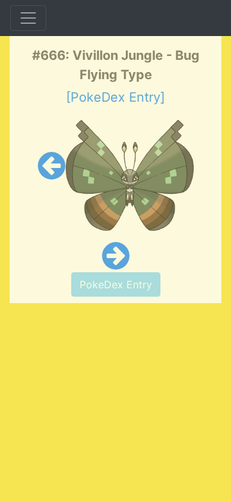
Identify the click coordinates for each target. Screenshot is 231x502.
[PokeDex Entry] (115, 97)
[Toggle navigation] (28, 18)
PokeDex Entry (116, 284)
